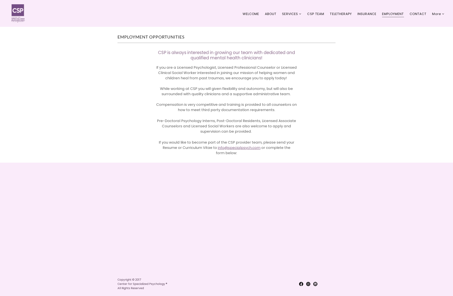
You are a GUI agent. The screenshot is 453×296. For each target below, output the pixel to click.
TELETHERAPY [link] (341, 14)
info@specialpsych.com (239, 147)
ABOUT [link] (271, 14)
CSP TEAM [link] (315, 14)
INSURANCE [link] (366, 14)
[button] (292, 13)
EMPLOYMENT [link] (393, 14)
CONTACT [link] (418, 14)
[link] (17, 13)
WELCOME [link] (251, 14)
